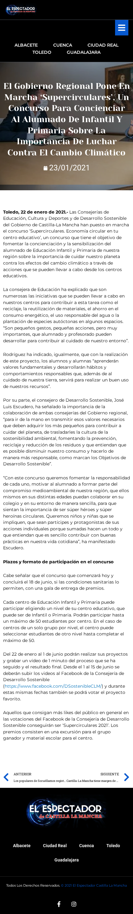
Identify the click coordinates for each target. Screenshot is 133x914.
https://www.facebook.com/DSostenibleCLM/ (53, 686)
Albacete (22, 845)
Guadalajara (66, 859)
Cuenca (86, 845)
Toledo (113, 845)
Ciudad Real (55, 845)
